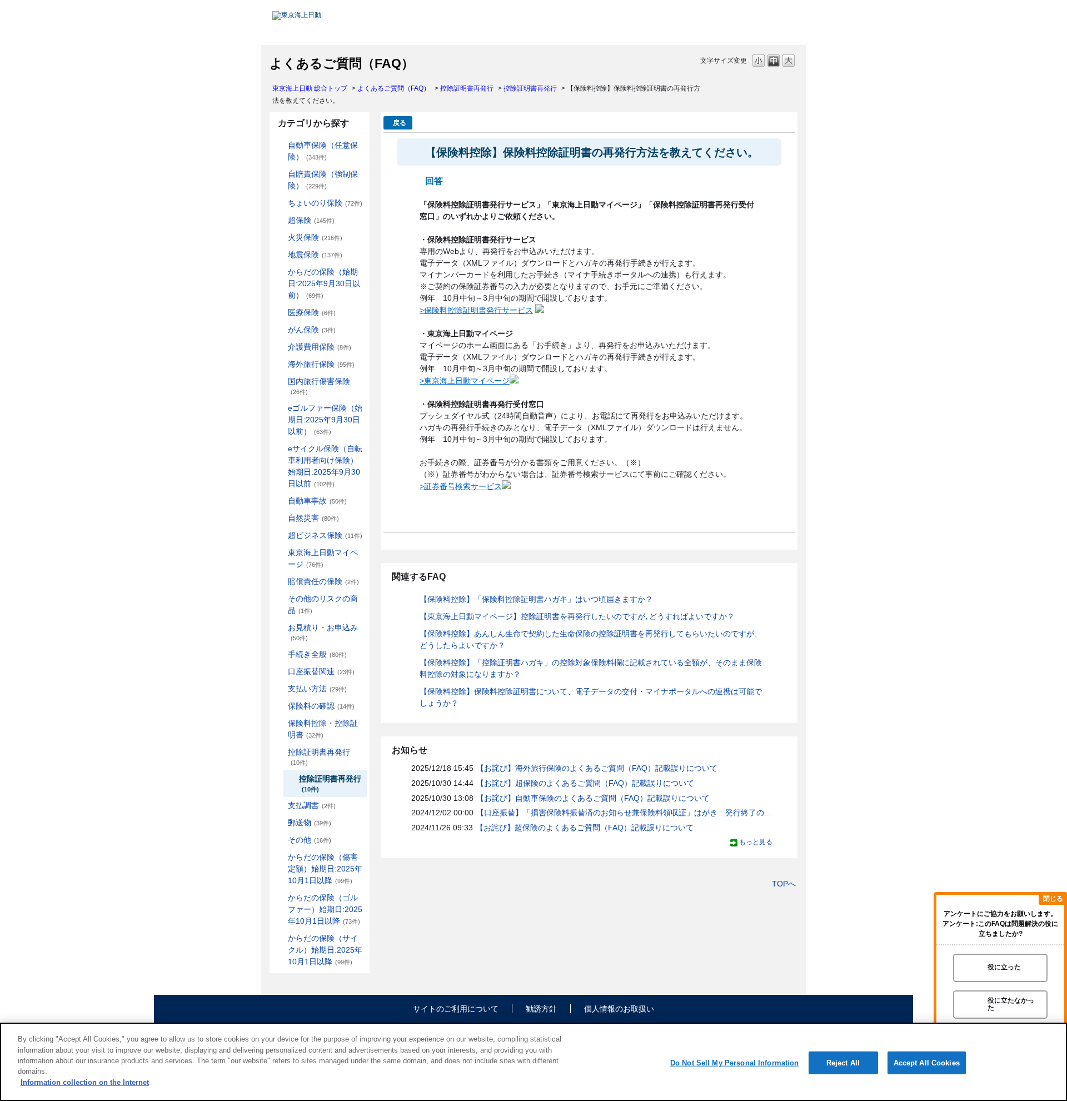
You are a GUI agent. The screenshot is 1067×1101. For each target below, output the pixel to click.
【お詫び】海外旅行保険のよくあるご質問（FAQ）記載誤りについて (596, 768)
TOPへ (784, 883)
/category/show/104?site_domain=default (280, 220)
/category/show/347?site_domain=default (280, 723)
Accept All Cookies (927, 1062)
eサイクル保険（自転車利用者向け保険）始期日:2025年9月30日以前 (325, 466)
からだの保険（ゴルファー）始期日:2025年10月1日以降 (325, 909)
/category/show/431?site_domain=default (280, 347)
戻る (399, 123)
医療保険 (312, 312)
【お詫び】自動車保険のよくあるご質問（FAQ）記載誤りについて (593, 798)
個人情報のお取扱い (619, 1008)
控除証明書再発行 (466, 88)
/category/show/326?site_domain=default (280, 501)
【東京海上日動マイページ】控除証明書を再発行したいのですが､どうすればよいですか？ (577, 616)
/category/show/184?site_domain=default (280, 145)
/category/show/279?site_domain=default (280, 408)
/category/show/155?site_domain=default (280, 312)
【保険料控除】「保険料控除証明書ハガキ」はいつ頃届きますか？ (536, 599)
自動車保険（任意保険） (323, 151)
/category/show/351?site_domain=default (280, 752)
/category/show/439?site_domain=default (280, 553)
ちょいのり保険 (325, 202)
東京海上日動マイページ (323, 558)
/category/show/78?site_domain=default (280, 381)
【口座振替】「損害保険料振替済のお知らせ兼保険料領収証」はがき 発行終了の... (623, 812)
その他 (309, 839)
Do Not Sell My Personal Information (734, 1062)
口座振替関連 (321, 671)
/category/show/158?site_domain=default (280, 330)
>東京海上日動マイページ (465, 380)
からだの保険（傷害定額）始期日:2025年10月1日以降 (325, 869)
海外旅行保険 (321, 364)
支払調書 (312, 805)
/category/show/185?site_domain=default (280, 174)
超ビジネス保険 (325, 535)
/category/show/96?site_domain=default (280, 237)
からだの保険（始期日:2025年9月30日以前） (324, 283)
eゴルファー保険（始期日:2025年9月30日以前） (325, 419)
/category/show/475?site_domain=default (280, 898)
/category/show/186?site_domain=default (280, 203)
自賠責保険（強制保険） (323, 180)
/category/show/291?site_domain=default (280, 449)
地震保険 (315, 254)
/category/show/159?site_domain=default (280, 518)
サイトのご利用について (455, 1008)
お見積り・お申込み (323, 632)
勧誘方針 (541, 1008)
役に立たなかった (1011, 1004)
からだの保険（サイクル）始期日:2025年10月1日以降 (325, 950)
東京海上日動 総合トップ (309, 88)
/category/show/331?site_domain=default (280, 535)
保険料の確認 (321, 705)
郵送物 (309, 822)
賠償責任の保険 (323, 581)
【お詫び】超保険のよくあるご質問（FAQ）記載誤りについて (585, 783)
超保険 (311, 220)
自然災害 (313, 518)
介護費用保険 (319, 346)
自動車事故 (317, 500)
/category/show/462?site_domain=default (280, 857)
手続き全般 (317, 654)
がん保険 (312, 329)
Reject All (843, 1062)
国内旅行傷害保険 (319, 386)
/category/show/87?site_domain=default (280, 255)
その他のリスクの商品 (323, 604)
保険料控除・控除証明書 (323, 729)
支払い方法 (317, 688)
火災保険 (315, 237)
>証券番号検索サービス (461, 486)
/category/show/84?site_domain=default (280, 272)
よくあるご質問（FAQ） (393, 88)
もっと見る (755, 842)
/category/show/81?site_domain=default (280, 364)
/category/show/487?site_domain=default (280, 938)
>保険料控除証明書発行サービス (476, 310)
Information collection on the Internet (85, 1082)
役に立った (1004, 968)
